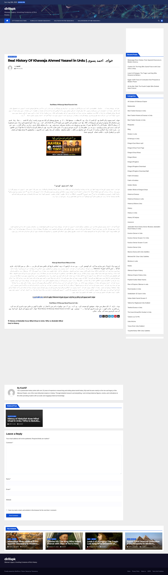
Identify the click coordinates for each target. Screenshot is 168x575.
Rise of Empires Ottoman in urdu (138, 284)
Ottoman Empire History (135, 270)
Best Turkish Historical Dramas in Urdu (140, 115)
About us (143, 571)
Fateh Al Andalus (133, 175)
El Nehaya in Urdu (133, 138)
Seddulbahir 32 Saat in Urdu (137, 293)
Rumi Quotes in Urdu (134, 289)
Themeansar (34, 571)
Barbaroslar (131, 106)
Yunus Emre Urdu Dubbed (136, 326)
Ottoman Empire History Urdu (137, 275)
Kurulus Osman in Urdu (135, 233)
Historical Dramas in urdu (136, 199)
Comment (9, 442)
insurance (131, 222)
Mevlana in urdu (133, 261)
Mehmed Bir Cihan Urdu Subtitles (138, 256)
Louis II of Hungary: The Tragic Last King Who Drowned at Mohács (102, 543)
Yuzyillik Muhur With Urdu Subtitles (139, 330)
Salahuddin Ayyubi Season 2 (89, 21)
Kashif (18, 66)
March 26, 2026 (94, 546)
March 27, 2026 (54, 546)
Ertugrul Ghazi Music (134, 152)
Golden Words (132, 185)
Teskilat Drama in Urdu (135, 307)
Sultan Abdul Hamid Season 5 (137, 298)
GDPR (149, 571)
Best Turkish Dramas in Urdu (137, 111)
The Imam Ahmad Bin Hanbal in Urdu (139, 312)
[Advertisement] (63, 41)
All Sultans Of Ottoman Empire (137, 101)
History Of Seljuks (133, 217)
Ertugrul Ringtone (133, 162)
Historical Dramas (133, 194)
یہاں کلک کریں (38, 297)
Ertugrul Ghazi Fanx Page (136, 148)
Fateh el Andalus (133, 180)
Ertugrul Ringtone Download (137, 166)
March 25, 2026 (134, 546)
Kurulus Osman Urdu (134, 247)
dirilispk (10, 9)
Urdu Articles (132, 321)
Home (128, 571)
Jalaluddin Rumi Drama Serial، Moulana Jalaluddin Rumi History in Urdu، (144, 227)
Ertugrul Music (132, 157)
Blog (129, 129)
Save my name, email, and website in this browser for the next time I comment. (32, 510)
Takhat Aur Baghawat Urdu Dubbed (139, 303)
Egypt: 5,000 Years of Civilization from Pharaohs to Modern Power (143, 543)
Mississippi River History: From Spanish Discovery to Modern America (22, 543)
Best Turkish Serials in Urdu (137, 120)
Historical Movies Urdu (135, 203)
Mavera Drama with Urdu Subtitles (138, 252)
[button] (158, 20)
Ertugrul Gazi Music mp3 (135, 143)
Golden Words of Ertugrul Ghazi (138, 189)
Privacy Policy (135, 571)
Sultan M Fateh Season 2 (64, 21)
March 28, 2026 (14, 546)
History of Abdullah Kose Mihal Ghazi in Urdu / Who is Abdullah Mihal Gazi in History (24, 420)
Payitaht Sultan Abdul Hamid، (137, 279)
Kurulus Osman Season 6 (40, 21)
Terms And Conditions (158, 571)
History (130, 208)
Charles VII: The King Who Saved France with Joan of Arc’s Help (64, 542)
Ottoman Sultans (19, 21)
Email (8, 489)
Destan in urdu (132, 134)
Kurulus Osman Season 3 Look (137, 242)
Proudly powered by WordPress (12, 571)
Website (8, 500)
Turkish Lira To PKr (134, 317)
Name (8, 479)
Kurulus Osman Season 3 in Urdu (138, 238)
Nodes (130, 266)
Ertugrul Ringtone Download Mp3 (138, 171)
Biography (131, 124)
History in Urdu (12, 56)
